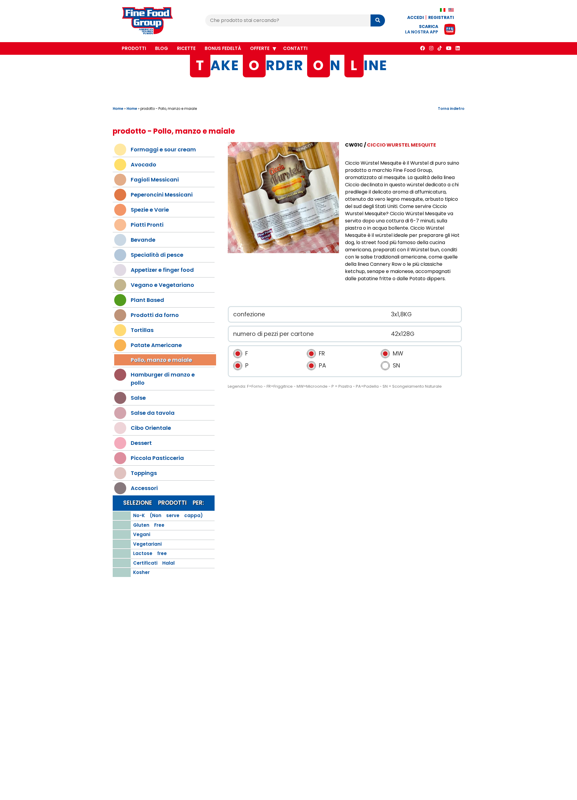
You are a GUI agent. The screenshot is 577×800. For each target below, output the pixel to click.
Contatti (295, 48)
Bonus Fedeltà (223, 48)
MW (398, 353)
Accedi (415, 17)
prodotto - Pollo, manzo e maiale (168, 108)
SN (396, 365)
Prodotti (134, 48)
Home (118, 108)
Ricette (186, 48)
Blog (161, 48)
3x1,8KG (401, 314)
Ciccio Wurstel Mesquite (401, 144)
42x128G (402, 334)
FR (322, 353)
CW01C (354, 144)
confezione (249, 314)
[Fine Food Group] (153, 21)
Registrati (441, 17)
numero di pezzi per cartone (273, 334)
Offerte (260, 48)
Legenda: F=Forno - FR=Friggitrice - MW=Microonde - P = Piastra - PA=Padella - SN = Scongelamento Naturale (335, 386)
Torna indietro (451, 108)
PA (322, 365)
